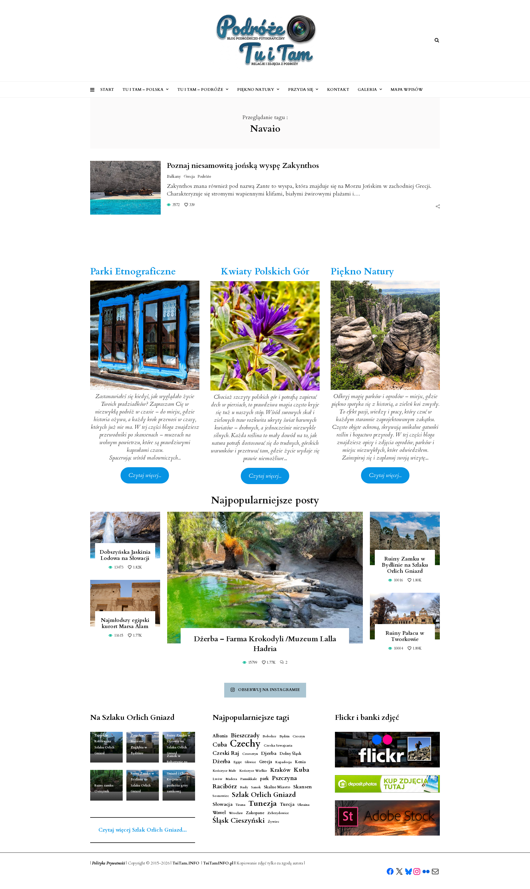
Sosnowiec (221, 796)
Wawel (219, 813)
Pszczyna (284, 778)
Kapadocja (283, 762)
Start (107, 89)
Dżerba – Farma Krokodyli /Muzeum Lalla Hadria (265, 644)
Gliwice (250, 762)
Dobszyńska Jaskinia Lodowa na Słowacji (125, 555)
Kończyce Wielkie (253, 770)
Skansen (302, 787)
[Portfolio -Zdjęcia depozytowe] (387, 784)
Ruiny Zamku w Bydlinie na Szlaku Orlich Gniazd (405, 565)
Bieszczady (245, 736)
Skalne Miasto (277, 787)
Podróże (204, 176)
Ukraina (303, 804)
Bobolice (269, 736)
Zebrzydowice (278, 813)
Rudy (244, 787)
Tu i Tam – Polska (142, 89)
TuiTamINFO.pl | (219, 863)
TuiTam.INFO (185, 863)
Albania (220, 736)
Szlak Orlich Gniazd (264, 795)
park (264, 779)
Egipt (237, 762)
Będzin (284, 736)
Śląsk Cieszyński (239, 821)
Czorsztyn (250, 753)
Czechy (245, 744)
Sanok (256, 787)
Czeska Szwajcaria (278, 745)
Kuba (301, 770)
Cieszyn (299, 736)
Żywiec (273, 821)
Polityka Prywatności (108, 863)
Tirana (240, 804)
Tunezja (262, 803)
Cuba (220, 745)
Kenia (300, 762)
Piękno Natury (255, 89)
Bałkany (174, 176)
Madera (231, 779)
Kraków (280, 770)
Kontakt (338, 89)
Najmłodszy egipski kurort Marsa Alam (125, 623)
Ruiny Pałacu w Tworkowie (405, 636)
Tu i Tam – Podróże (200, 89)
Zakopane (255, 813)
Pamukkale (248, 779)
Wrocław (236, 813)
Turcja (287, 804)
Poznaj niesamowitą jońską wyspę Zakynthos (243, 166)
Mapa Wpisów (407, 89)
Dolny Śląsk (290, 753)
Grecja (189, 176)
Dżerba (221, 761)
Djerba (268, 753)
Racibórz (225, 786)
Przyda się (300, 89)
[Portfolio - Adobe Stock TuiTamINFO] (387, 818)
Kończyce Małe (224, 770)
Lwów (217, 779)
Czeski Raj (226, 753)
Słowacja (222, 804)
